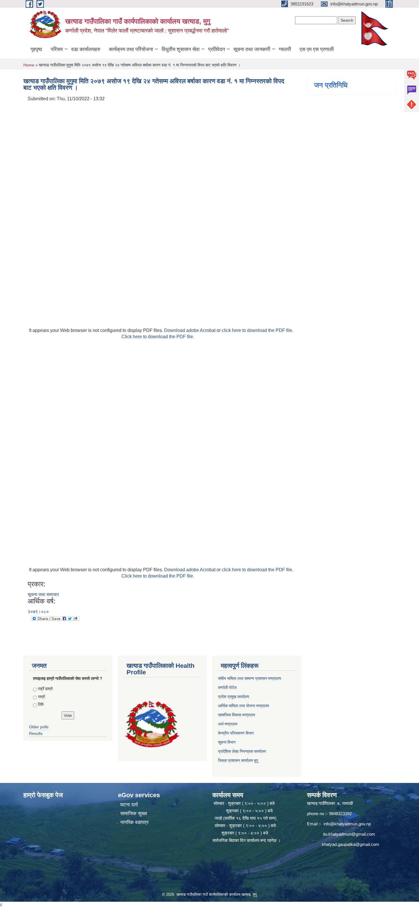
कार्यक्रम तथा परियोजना (131, 49)
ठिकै (41, 704)
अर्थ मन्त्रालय (227, 724)
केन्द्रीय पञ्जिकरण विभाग (236, 733)
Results (35, 733)
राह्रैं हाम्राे (45, 688)
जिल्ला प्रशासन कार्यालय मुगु (238, 760)
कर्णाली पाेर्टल (227, 687)
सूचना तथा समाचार (43, 594)
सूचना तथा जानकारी (251, 49)
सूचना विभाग (226, 742)
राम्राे (41, 696)
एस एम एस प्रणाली (317, 49)
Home (28, 65)
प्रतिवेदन (216, 49)
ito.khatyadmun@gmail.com (349, 834)
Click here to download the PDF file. (157, 336)
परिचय (57, 49)
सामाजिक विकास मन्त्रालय (236, 715)
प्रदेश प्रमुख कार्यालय (233, 696)
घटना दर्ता (129, 804)
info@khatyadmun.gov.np (347, 823)
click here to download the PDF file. (257, 330)
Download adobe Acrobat (190, 330)
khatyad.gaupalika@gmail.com (350, 844)
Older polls (38, 727)
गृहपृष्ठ (36, 49)
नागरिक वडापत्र (134, 822)
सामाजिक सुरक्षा (133, 813)
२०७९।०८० (38, 611)
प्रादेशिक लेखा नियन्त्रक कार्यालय (242, 751)
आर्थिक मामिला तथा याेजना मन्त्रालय (243, 705)
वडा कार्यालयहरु (85, 49)
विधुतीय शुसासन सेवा (181, 49)
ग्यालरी (285, 49)
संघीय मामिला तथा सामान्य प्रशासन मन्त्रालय (249, 678)
